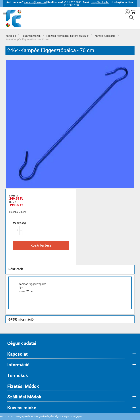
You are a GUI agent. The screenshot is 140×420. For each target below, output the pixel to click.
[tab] (70, 269)
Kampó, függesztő (105, 35)
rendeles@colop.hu (35, 2)
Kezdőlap (10, 35)
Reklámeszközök (31, 35)
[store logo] (13, 18)
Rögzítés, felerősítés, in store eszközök (67, 35)
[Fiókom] (127, 12)
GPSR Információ (21, 319)
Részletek (15, 269)
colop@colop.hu (100, 2)
